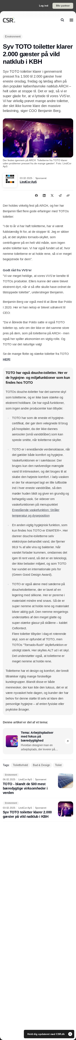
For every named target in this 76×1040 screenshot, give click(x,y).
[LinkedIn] (44, 195)
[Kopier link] (68, 195)
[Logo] (9, 20)
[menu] (71, 20)
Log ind (43, 5)
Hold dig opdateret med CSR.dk (46, 1034)
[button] (68, 741)
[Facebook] (36, 195)
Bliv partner (63, 5)
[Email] (60, 195)
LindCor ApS (28, 181)
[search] (62, 20)
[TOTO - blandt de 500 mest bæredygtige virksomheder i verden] (38, 784)
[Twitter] (52, 195)
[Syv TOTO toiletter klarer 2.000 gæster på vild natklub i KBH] (38, 810)
